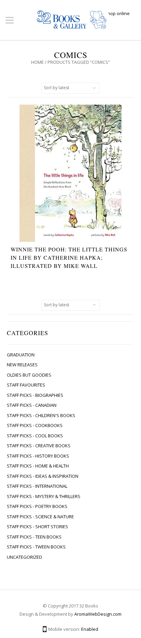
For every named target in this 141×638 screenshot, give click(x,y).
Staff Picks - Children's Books (41, 415)
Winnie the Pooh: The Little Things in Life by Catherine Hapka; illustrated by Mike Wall (69, 257)
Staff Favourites (26, 385)
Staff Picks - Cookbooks (35, 425)
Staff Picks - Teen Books (34, 537)
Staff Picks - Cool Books (35, 436)
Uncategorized (24, 557)
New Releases (22, 365)
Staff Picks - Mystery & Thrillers (43, 496)
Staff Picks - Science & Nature (40, 516)
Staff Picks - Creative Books (38, 445)
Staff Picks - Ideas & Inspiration (42, 476)
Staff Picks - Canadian (31, 405)
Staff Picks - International (37, 486)
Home (37, 62)
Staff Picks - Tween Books (36, 547)
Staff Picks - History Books (38, 456)
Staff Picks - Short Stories (37, 526)
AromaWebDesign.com (97, 614)
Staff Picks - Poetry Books (37, 506)
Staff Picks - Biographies (35, 395)
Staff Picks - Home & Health (38, 466)
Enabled (89, 629)
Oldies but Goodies (29, 375)
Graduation (21, 355)
